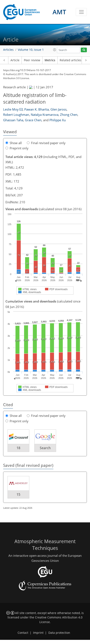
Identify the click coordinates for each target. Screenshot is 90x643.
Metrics (50, 60)
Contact (23, 633)
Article (14, 60)
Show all (16, 143)
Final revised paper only (48, 143)
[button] (54, 50)
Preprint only (19, 148)
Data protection (59, 633)
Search (45, 448)
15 (18, 494)
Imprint (38, 633)
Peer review (32, 60)
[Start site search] (84, 50)
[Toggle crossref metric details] (18, 436)
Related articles (70, 60)
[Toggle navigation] (81, 12)
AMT (59, 12)
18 (18, 448)
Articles (8, 50)
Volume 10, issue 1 (31, 50)
